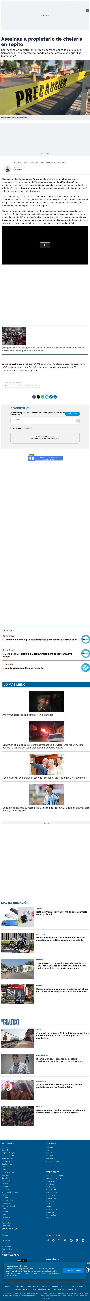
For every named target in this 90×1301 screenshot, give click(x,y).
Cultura (5, 1198)
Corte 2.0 (5, 1150)
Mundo (5, 1170)
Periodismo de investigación (8, 1157)
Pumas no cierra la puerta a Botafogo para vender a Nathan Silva (41, 639)
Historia (17, 1289)
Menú (4, 1214)
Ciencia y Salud (8, 1206)
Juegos (49, 1206)
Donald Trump (8, 1172)
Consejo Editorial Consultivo (24, 1286)
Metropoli (6, 1175)
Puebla (49, 1153)
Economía (6, 1189)
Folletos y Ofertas (53, 1178)
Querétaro (50, 1158)
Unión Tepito (32, 386)
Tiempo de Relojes (9, 1249)
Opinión (7, 630)
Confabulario (7, 1200)
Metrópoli (18, 163)
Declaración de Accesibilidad (34, 1289)
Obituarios (50, 1187)
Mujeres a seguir (8, 1153)
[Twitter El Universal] (59, 1241)
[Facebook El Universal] (53, 1241)
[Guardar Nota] (55, 397)
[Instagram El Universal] (71, 1241)
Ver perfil (17, 170)
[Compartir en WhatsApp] (42, 397)
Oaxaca (49, 1150)
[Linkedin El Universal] (83, 1241)
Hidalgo (49, 1155)
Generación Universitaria (51, 1191)
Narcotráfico (7, 1181)
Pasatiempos (51, 1209)
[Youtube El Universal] (65, 1241)
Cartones (5, 1186)
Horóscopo (50, 1212)
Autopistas (6, 1223)
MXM (4, 1209)
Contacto (72, 1289)
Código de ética (43, 1286)
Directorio (7, 1286)
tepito (7, 386)
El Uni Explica (8, 1161)
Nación (5, 1147)
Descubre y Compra (54, 1176)
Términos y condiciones (57, 1289)
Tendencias (6, 1203)
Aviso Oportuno (52, 1181)
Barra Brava (8, 636)
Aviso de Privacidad (79, 1286)
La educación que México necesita (24, 668)
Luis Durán (7, 664)
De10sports (51, 1198)
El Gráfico (50, 1195)
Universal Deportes (10, 1192)
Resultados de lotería (52, 1216)
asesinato (19, 386)
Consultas (6, 1226)
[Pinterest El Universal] (77, 1241)
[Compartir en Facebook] (34, 397)
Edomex (49, 1147)
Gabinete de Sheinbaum (7, 1165)
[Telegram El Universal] (47, 1241)
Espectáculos (7, 1195)
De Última (6, 1241)
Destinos (5, 1220)
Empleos (50, 1184)
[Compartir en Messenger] (47, 397)
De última (6, 1217)
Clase (4, 1232)
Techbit (5, 1212)
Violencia (55, 1286)
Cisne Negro (7, 1252)
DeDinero (50, 1201)
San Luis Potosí (52, 1161)
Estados (5, 1178)
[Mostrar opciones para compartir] (87, 10)
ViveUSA (49, 1204)
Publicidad (65, 1286)
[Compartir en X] (38, 397)
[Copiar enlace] (51, 397)
